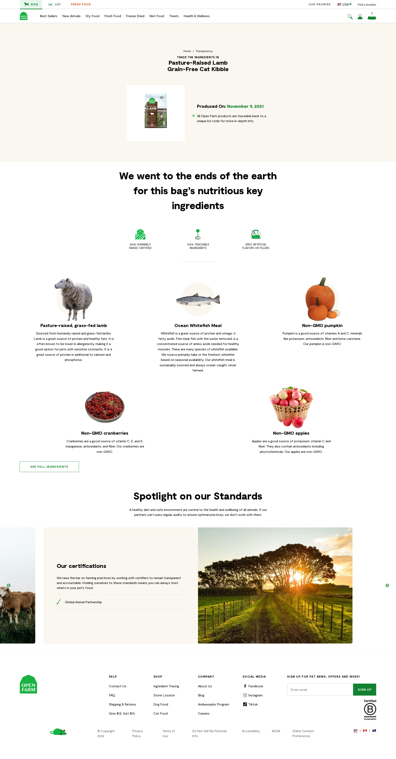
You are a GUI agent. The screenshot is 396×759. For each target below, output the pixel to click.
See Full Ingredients (49, 466)
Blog (201, 695)
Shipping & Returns (122, 704)
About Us (205, 686)
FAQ (112, 695)
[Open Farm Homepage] (23, 16)
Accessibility (251, 731)
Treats (174, 16)
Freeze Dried (135, 16)
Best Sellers (48, 16)
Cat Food (160, 713)
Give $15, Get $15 (122, 713)
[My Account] (360, 18)
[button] (350, 17)
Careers (204, 713)
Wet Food (156, 16)
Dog (34, 4)
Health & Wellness (197, 16)
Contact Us (117, 686)
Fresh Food (81, 4)
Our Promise (320, 4)
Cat (58, 4)
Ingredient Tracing (166, 686)
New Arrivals (71, 16)
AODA (276, 731)
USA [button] (345, 4)
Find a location (367, 4)
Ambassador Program (213, 704)
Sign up (364, 689)
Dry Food (92, 16)
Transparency (204, 51)
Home (187, 51)
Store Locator (164, 695)
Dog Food (160, 704)
